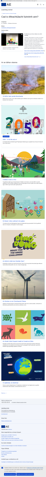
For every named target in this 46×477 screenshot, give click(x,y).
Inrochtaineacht (4, 414)
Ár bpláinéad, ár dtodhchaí (10, 383)
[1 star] (2, 402)
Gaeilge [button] (37, 4)
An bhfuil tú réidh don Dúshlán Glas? (13, 261)
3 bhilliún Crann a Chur (9, 179)
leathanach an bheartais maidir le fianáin (35, 467)
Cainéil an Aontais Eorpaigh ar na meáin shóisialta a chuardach (14, 445)
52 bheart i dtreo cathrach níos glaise (14, 221)
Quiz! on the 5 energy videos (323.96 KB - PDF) (33, 50)
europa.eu (10, 429)
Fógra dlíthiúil (4, 454)
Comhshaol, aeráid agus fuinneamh (8, 27)
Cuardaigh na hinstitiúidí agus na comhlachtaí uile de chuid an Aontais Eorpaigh (17, 461)
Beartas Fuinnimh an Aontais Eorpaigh (9, 13)
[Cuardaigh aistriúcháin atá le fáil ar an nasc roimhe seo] (44, 50)
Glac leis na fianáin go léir (10, 474)
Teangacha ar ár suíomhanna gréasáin (9, 451)
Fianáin (2, 456)
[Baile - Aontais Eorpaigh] (6, 4)
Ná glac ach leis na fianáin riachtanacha (25, 474)
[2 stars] (3, 402)
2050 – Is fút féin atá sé (10, 139)
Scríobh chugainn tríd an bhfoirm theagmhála (10, 438)
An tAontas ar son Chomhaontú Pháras (14, 301)
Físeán (2, 31)
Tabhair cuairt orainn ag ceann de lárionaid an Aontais (12, 440)
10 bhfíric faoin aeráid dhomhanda (13, 96)
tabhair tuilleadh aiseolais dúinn (19, 402)
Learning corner (5, 408)
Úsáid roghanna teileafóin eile (7, 436)
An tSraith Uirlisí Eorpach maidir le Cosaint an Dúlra (18, 341)
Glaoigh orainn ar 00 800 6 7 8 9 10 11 (9, 435)
